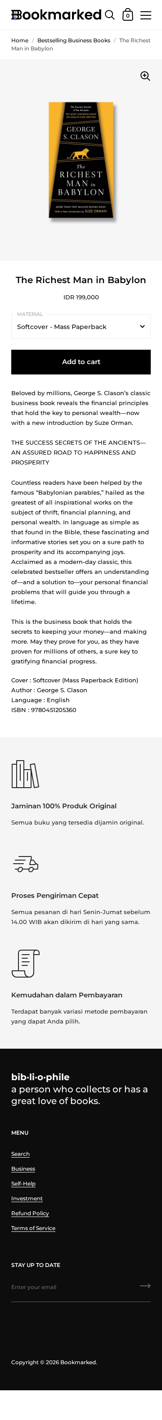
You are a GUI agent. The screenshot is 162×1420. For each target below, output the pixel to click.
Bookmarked (78, 1362)
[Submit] (145, 1289)
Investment (27, 1198)
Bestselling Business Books (73, 40)
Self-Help (23, 1183)
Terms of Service (33, 1228)
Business (23, 1168)
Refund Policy (30, 1213)
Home (19, 40)
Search (20, 1153)
